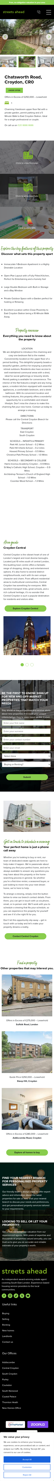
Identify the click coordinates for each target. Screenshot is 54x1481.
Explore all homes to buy (27, 1152)
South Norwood (10, 1390)
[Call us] (38, 12)
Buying (5, 1313)
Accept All (27, 1459)
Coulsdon (7, 1385)
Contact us (7, 1341)
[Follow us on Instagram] (10, 1295)
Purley (5, 1379)
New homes (8, 1330)
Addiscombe (8, 1362)
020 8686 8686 (25, 125)
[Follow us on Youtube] (28, 1295)
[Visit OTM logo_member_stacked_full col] (15, 1424)
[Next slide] (49, 37)
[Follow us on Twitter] (22, 1295)
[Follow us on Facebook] (4, 1295)
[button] (27, 61)
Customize (27, 1467)
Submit (27, 777)
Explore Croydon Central (25, 608)
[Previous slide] (5, 37)
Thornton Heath (10, 1402)
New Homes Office (11, 1408)
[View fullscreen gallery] (49, 49)
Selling (5, 1319)
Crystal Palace (9, 1396)
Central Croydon (10, 1368)
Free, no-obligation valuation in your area (27, 2)
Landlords (7, 1336)
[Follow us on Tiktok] (16, 1295)
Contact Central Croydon (25, 936)
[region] (27, 1456)
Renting (6, 1324)
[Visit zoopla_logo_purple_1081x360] (37, 1424)
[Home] (13, 11)
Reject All (27, 1474)
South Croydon (9, 1373)
